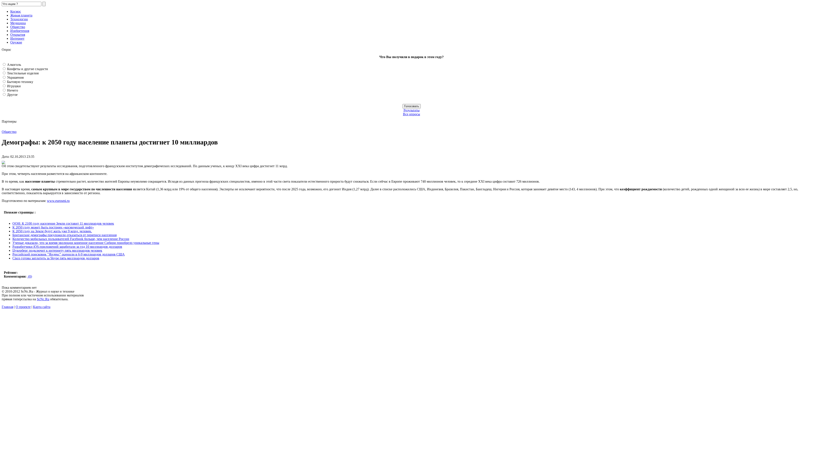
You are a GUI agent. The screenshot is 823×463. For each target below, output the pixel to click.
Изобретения (19, 31)
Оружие (16, 42)
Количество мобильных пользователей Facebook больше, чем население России (70, 239)
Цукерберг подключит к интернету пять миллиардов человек (57, 250)
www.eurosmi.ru (58, 201)
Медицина (18, 23)
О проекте (23, 307)
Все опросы (411, 114)
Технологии (19, 19)
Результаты (412, 110)
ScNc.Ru (43, 299)
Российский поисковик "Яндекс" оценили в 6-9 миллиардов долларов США (68, 254)
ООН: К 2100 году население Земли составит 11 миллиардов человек (63, 223)
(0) (29, 276)
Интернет (17, 38)
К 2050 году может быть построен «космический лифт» (53, 227)
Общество (17, 27)
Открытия (17, 34)
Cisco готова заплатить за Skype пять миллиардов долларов (55, 258)
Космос (15, 11)
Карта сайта (41, 307)
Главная (7, 307)
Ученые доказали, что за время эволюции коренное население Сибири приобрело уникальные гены (85, 243)
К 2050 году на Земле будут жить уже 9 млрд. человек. (52, 231)
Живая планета (21, 15)
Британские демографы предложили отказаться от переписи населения (64, 235)
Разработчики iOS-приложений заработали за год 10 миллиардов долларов (67, 246)
